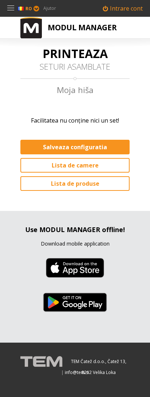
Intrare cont (126, 8)
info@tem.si (77, 372)
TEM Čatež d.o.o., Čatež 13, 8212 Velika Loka (98, 362)
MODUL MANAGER (82, 27)
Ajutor (49, 8)
